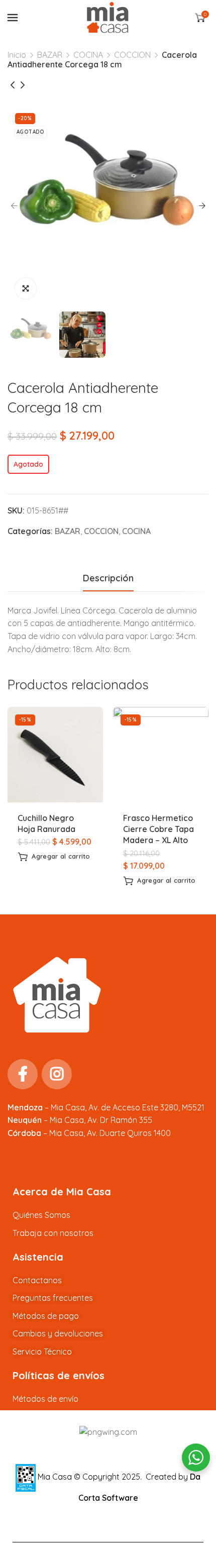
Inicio (17, 55)
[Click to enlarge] (25, 288)
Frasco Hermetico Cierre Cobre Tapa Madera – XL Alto (158, 829)
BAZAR (49, 55)
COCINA (88, 55)
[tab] (108, 578)
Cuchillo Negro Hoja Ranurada (46, 823)
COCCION (132, 55)
